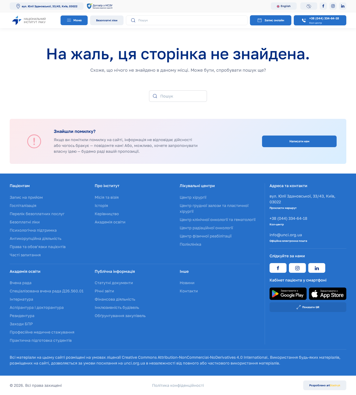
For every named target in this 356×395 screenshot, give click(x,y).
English (286, 6)
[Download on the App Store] (327, 293)
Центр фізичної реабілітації (206, 236)
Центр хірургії (193, 197)
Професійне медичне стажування (42, 332)
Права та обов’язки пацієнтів (38, 246)
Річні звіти (104, 291)
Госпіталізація (23, 205)
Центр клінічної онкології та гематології (217, 219)
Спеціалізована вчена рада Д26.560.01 (47, 291)
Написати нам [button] (299, 141)
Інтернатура (21, 299)
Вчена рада (20, 282)
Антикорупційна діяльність (35, 238)
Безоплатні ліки (106, 20)
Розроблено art (324, 385)
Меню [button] (77, 20)
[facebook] (278, 268)
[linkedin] (316, 268)
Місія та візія (107, 197)
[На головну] (34, 20)
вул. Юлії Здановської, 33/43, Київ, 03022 (49, 6)
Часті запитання (25, 254)
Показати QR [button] (310, 307)
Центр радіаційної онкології (206, 227)
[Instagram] (333, 6)
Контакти (189, 291)
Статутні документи (114, 282)
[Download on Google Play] (288, 293)
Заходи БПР (21, 323)
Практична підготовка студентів (41, 340)
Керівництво (107, 213)
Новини (187, 282)
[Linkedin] (342, 6)
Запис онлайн (274, 20)
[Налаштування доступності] (308, 6)
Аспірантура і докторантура (37, 307)
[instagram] (297, 268)
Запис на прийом (26, 197)
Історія (101, 205)
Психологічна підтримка (33, 230)
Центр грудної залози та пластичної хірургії (214, 208)
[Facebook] (323, 6)
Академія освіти (110, 222)
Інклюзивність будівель (117, 307)
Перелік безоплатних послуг (37, 213)
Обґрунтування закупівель (120, 315)
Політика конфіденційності (178, 385)
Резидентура (22, 315)
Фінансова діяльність (115, 299)
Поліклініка (190, 244)
